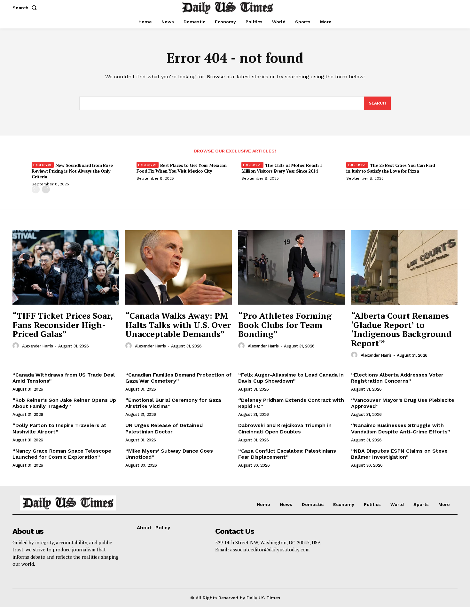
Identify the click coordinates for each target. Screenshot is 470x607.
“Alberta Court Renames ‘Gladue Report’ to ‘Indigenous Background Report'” (401, 329)
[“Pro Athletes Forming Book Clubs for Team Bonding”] (291, 267)
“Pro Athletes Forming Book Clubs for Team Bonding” (285, 324)
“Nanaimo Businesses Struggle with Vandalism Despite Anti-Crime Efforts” (400, 428)
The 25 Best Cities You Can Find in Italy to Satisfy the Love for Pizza (390, 168)
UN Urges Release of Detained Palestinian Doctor (164, 428)
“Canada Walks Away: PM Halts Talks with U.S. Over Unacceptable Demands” (178, 324)
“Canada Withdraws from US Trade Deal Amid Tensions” (63, 378)
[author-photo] (16, 345)
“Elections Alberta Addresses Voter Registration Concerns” (397, 378)
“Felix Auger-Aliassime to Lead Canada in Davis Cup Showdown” (291, 378)
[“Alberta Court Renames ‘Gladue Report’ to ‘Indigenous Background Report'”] (404, 267)
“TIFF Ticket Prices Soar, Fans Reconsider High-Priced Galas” (62, 324)
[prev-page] (36, 189)
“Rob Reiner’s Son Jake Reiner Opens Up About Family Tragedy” (64, 403)
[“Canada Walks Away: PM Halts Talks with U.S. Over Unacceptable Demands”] (178, 267)
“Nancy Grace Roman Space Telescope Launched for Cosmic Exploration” (61, 454)
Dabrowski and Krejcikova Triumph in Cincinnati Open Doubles (285, 428)
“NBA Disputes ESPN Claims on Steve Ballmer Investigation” (399, 454)
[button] (25, 7)
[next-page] (46, 189)
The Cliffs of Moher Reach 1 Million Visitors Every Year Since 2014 (281, 168)
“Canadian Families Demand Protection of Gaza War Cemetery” (178, 378)
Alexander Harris (37, 346)
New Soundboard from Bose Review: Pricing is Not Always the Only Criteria (72, 171)
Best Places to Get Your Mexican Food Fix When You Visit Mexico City (181, 168)
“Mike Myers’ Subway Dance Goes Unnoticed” (169, 454)
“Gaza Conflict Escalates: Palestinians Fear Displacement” (287, 454)
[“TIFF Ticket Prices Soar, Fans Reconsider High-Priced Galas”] (65, 267)
